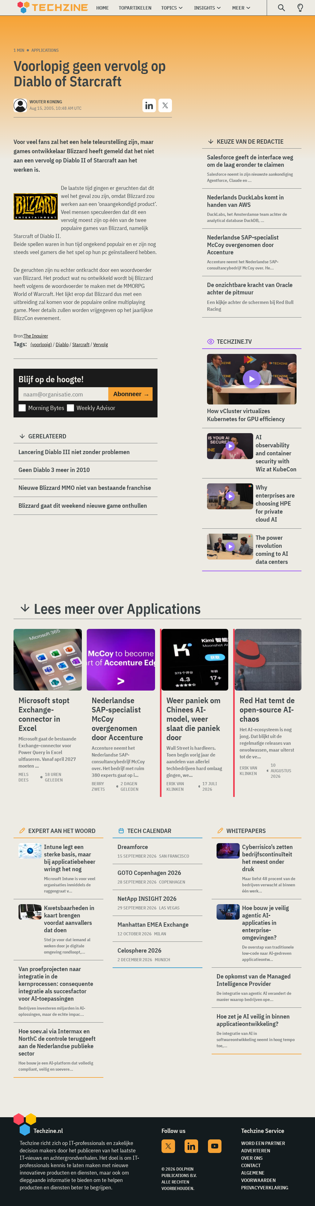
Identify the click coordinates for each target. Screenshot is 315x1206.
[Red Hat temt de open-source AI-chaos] (268, 660)
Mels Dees (23, 777)
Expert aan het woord (62, 831)
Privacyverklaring (264, 1187)
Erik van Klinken (175, 786)
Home (102, 8)
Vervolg (100, 344)
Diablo (62, 344)
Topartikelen (135, 8)
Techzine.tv (234, 341)
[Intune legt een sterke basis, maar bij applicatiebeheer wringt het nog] (30, 868)
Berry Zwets (98, 786)
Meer (238, 8)
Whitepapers (246, 831)
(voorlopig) (41, 344)
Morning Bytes (46, 408)
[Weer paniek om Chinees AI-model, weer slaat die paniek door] (194, 660)
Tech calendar (149, 831)
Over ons (252, 1158)
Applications (45, 50)
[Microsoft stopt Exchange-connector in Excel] (48, 660)
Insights (204, 8)
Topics (169, 8)
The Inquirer (36, 336)
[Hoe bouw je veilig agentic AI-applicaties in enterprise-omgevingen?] (228, 933)
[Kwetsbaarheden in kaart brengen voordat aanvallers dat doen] (30, 929)
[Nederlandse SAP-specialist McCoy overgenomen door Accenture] (121, 660)
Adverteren (255, 1150)
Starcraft (81, 344)
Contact (251, 1165)
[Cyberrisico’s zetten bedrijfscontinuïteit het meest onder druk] (228, 868)
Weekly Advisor (96, 408)
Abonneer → (131, 394)
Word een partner (263, 1143)
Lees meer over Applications (117, 608)
